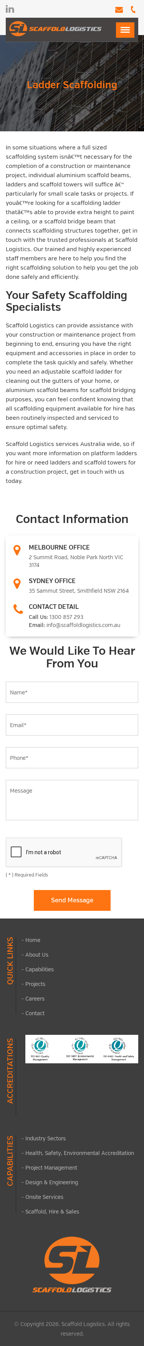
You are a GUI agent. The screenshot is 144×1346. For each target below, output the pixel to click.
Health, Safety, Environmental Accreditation (79, 1153)
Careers (35, 998)
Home (32, 940)
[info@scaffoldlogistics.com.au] (116, 10)
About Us (36, 954)
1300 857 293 (66, 616)
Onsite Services (44, 1196)
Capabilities (39, 969)
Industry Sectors (45, 1138)
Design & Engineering (51, 1182)
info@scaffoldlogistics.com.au (83, 625)
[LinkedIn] (10, 9)
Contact (35, 1013)
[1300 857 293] (131, 10)
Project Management (51, 1167)
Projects (35, 984)
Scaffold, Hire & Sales (52, 1211)
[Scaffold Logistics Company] (55, 28)
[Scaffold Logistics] (72, 1264)
